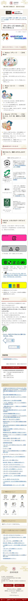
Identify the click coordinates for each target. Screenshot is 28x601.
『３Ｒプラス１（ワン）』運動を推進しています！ (14, 440)
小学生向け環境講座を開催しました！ (11, 413)
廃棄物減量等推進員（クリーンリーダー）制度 (13, 485)
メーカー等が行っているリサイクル (11, 479)
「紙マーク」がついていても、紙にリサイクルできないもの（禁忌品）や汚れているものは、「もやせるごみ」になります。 (15, 275)
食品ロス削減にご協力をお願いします (11, 438)
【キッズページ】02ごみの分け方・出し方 (12, 471)
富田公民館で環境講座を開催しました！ (12, 394)
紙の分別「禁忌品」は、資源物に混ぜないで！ (13, 462)
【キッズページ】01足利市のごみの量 (11, 473)
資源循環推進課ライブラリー (10, 359)
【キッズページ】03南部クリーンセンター (12, 469)
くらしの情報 (9, 17)
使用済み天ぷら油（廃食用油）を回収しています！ (14, 432)
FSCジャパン (18, 208)
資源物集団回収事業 (7, 442)
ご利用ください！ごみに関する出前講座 (12, 400)
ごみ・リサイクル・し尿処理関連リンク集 (12, 540)
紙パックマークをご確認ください (10, 460)
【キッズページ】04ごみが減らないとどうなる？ (14, 466)
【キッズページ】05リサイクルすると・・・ (13, 464)
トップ (2, 17)
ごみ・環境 (15, 17)
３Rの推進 (6, 19)
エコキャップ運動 (7, 448)
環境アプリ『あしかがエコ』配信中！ (11, 419)
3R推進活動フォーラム (20, 195)
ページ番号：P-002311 (21, 31)
